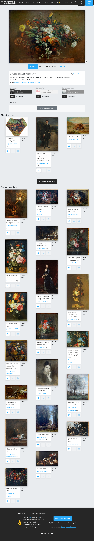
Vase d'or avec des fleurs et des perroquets (12, 366)
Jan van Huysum (72, 320)
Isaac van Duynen (42, 471)
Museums (36, 2)
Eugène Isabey (41, 248)
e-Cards (45, 2)
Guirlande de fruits (12, 488)
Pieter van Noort (73, 444)
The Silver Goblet (11, 449)
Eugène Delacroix (78, 74)
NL (15, 407)
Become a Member (62, 518)
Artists (27, 2)
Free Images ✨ (55, 2)
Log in (63, 527)
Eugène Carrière (42, 393)
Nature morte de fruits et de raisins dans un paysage (73, 352)
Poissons (39, 469)
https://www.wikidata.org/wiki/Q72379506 (27, 82)
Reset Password (71, 527)
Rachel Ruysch (41, 347)
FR (7, 146)
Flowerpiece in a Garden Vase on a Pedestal (73, 314)
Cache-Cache (41, 434)
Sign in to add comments (47, 108)
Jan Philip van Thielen (12, 329)
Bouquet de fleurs (11, 275)
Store (65, 2)
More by (47, 181)
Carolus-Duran (41, 301)
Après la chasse (72, 439)
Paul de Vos (10, 407)
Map (20, 2)
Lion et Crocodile (73, 136)
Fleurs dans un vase (12, 324)
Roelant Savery (10, 281)
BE (16, 281)
